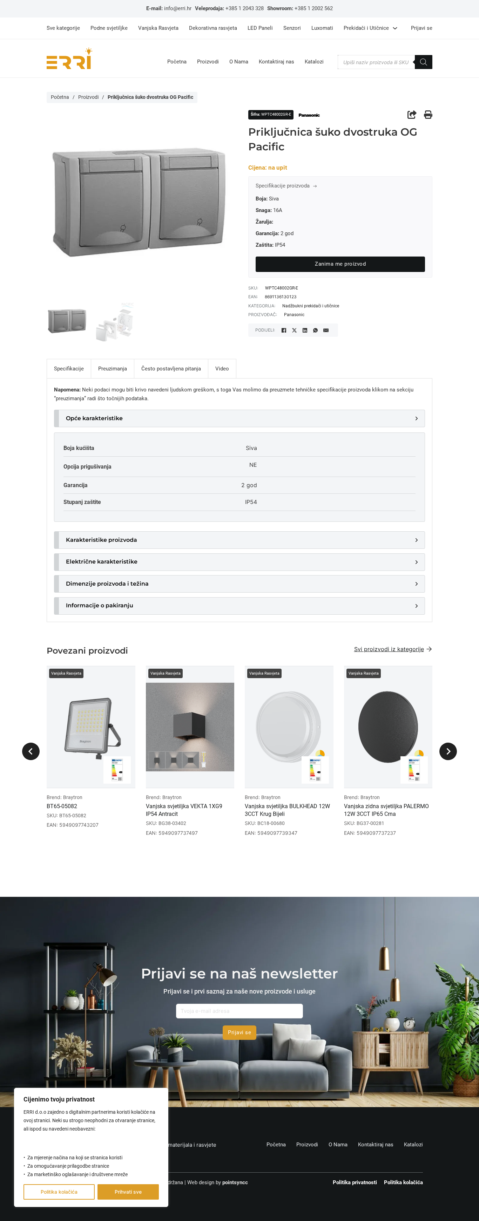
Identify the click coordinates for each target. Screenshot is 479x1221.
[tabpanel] (239, 500)
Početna (177, 62)
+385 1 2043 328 (244, 8)
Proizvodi (208, 62)
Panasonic (294, 314)
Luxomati (322, 28)
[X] (294, 330)
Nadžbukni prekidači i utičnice (310, 305)
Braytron (72, 797)
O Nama (238, 62)
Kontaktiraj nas (276, 62)
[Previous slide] (31, 751)
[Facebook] (283, 330)
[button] (239, 418)
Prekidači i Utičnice (366, 28)
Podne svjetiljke (109, 28)
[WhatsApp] (315, 330)
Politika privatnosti (355, 1182)
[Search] (423, 62)
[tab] (69, 368)
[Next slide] (448, 751)
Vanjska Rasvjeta (158, 28)
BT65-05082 (62, 806)
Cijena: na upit (267, 167)
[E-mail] (326, 330)
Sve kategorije (63, 28)
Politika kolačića (59, 1192)
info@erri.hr (177, 8)
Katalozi (314, 62)
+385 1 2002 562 (314, 8)
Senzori (292, 28)
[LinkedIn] (304, 330)
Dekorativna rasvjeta (213, 28)
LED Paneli (260, 28)
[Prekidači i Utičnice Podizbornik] (395, 28)
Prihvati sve (128, 1192)
